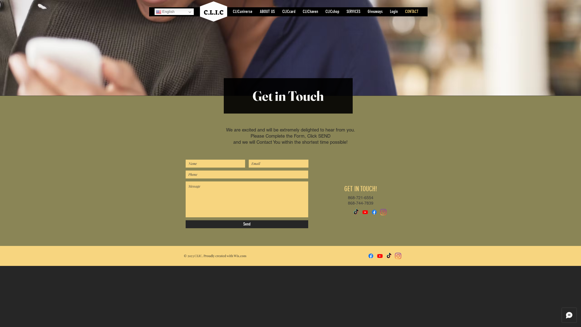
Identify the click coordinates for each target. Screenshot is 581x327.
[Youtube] (365, 212)
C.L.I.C (214, 12)
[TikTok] (356, 212)
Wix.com (240, 256)
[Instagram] (383, 212)
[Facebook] (374, 212)
